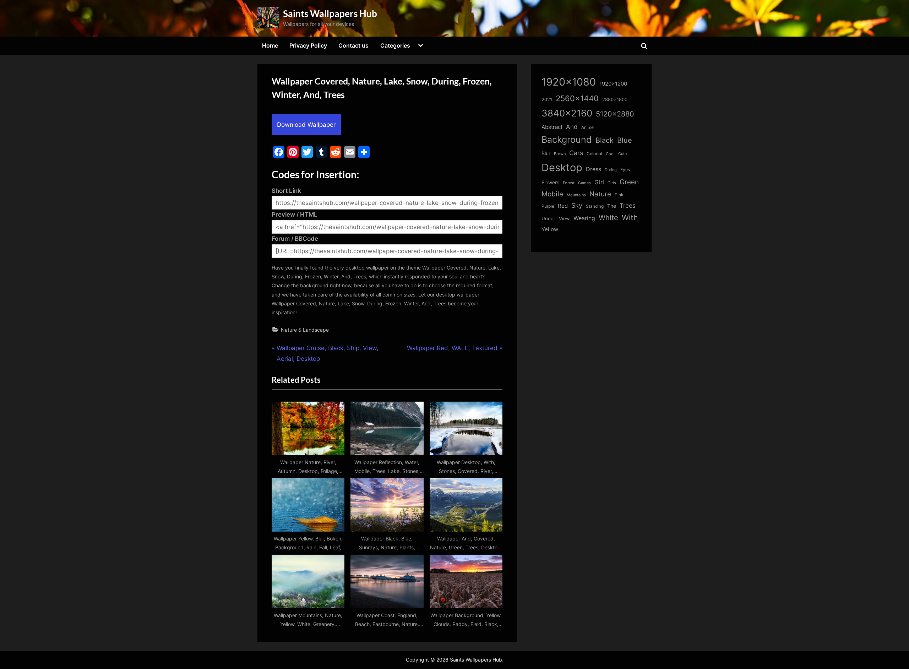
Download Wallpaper (306, 124)
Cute (622, 154)
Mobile (552, 194)
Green (629, 182)
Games (584, 183)
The (611, 206)
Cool (610, 154)
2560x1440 (577, 98)
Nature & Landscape (305, 330)
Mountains (576, 195)
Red (563, 205)
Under (548, 218)
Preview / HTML (294, 214)
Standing (595, 206)
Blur (545, 153)
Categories (395, 45)
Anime (587, 127)
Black (604, 140)
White (608, 217)
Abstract (551, 127)
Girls (612, 182)
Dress (593, 169)
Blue (624, 140)
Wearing (584, 218)
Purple (547, 206)
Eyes (625, 169)
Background (566, 139)
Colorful (594, 153)
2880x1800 (614, 99)
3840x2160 (566, 113)
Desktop (561, 167)
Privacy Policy (308, 45)
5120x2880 (615, 114)
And (572, 126)
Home (270, 45)
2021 (546, 99)
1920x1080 (568, 82)
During (611, 169)
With (630, 217)
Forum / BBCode (295, 238)
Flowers (550, 182)
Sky (576, 205)
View (564, 218)
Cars (576, 153)
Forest (569, 182)
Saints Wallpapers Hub (330, 13)
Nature (600, 194)
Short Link (286, 190)
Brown (560, 153)
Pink (619, 194)
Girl (599, 182)
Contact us (353, 45)
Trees (628, 205)
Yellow (549, 229)
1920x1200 (613, 84)
